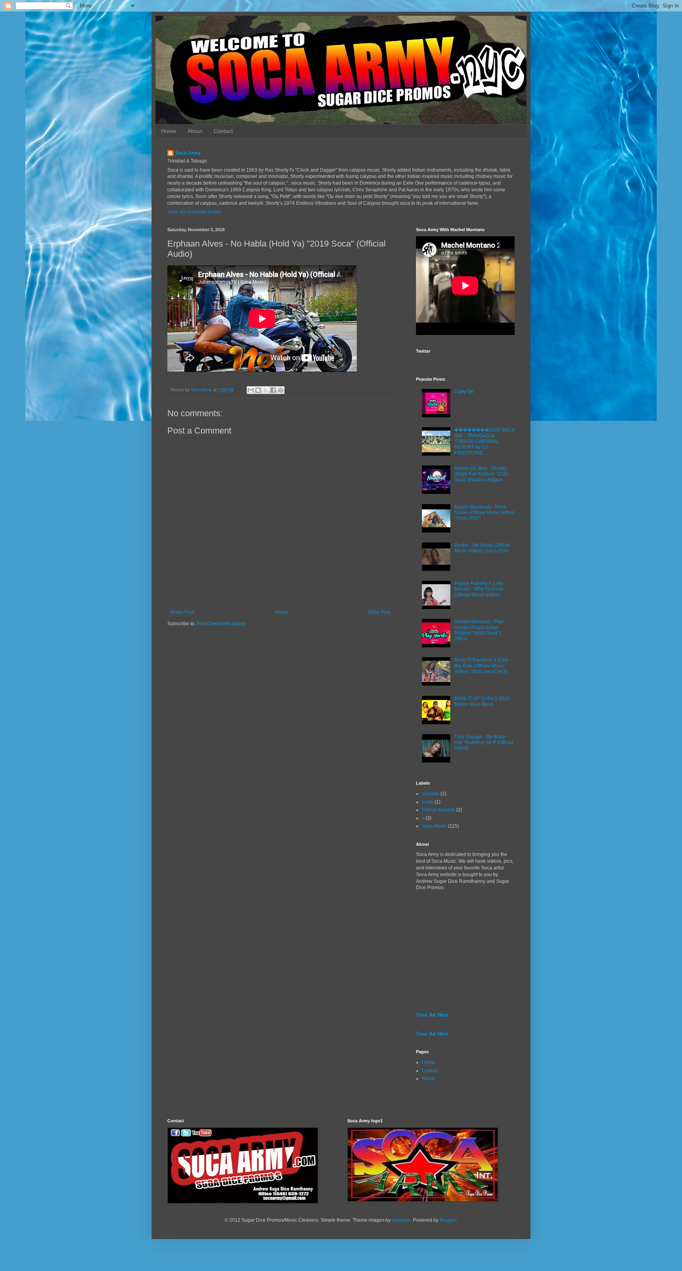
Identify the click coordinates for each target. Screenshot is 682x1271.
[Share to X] (266, 390)
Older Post (379, 612)
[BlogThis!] (258, 390)
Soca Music (434, 826)
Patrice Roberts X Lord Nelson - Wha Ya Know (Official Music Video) (479, 589)
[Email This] (251, 390)
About (194, 131)
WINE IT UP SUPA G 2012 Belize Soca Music (482, 701)
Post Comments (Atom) (221, 623)
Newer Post (181, 612)
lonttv (427, 802)
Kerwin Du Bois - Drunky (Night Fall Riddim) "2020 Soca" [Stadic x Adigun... (481, 473)
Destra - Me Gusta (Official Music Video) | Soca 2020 (482, 547)
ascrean (430, 793)
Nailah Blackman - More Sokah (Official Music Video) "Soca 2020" (484, 512)
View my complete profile (194, 212)
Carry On (464, 391)
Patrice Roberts (438, 810)
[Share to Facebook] (273, 390)
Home (168, 131)
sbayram (401, 1220)
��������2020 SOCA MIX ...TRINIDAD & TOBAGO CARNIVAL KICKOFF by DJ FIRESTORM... (484, 441)
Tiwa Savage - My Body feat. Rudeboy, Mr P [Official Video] (483, 742)
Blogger (448, 1220)
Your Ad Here (432, 1015)
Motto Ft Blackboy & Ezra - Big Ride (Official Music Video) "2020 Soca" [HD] (482, 665)
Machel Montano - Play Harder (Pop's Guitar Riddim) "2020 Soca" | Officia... (479, 630)
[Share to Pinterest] (281, 390)
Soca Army (187, 153)
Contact (223, 131)
